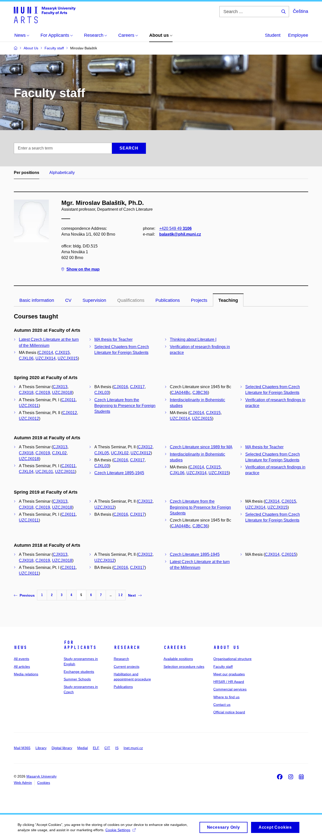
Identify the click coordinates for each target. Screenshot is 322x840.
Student (272, 35)
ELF (96, 748)
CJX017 (137, 387)
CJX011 (68, 400)
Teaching (228, 300)
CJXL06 (26, 358)
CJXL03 (101, 392)
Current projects (126, 667)
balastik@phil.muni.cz (180, 234)
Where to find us (226, 697)
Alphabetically (62, 172)
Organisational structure (232, 659)
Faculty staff (223, 667)
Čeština (300, 11)
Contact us (221, 705)
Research (127, 647)
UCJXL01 (44, 471)
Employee (298, 35)
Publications (167, 300)
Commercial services (230, 689)
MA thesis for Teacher (113, 339)
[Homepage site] (44, 14)
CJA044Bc (180, 392)
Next (132, 595)
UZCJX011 (29, 406)
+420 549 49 (175, 228)
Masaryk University (41, 776)
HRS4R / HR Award (228, 682)
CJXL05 (101, 453)
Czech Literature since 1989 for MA (201, 447)
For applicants (80, 645)
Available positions (178, 659)
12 (120, 595)
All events (21, 659)
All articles (22, 667)
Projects (199, 300)
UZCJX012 (29, 418)
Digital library (62, 748)
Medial (82, 748)
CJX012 (69, 413)
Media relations (26, 674)
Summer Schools (77, 679)
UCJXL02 (120, 453)
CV (68, 300)
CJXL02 (59, 453)
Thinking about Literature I (193, 339)
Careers (175, 647)
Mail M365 (22, 748)
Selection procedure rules (184, 667)
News (20, 647)
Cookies (43, 783)
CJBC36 (200, 392)
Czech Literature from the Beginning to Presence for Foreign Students (124, 406)
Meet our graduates (229, 674)
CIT (107, 748)
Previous (27, 595)
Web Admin (23, 783)
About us (226, 647)
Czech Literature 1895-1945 (119, 473)
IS (116, 748)
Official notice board (229, 712)
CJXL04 (26, 471)
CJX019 (42, 392)
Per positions (26, 172)
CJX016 (120, 387)
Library (41, 748)
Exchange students (79, 672)
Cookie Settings (117, 830)
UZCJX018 (62, 392)
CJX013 (60, 387)
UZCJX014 (45, 358)
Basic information (36, 300)
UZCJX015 (68, 358)
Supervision (94, 300)
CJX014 (45, 352)
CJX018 (26, 392)
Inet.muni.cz (133, 748)
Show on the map (83, 269)
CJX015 (62, 352)
